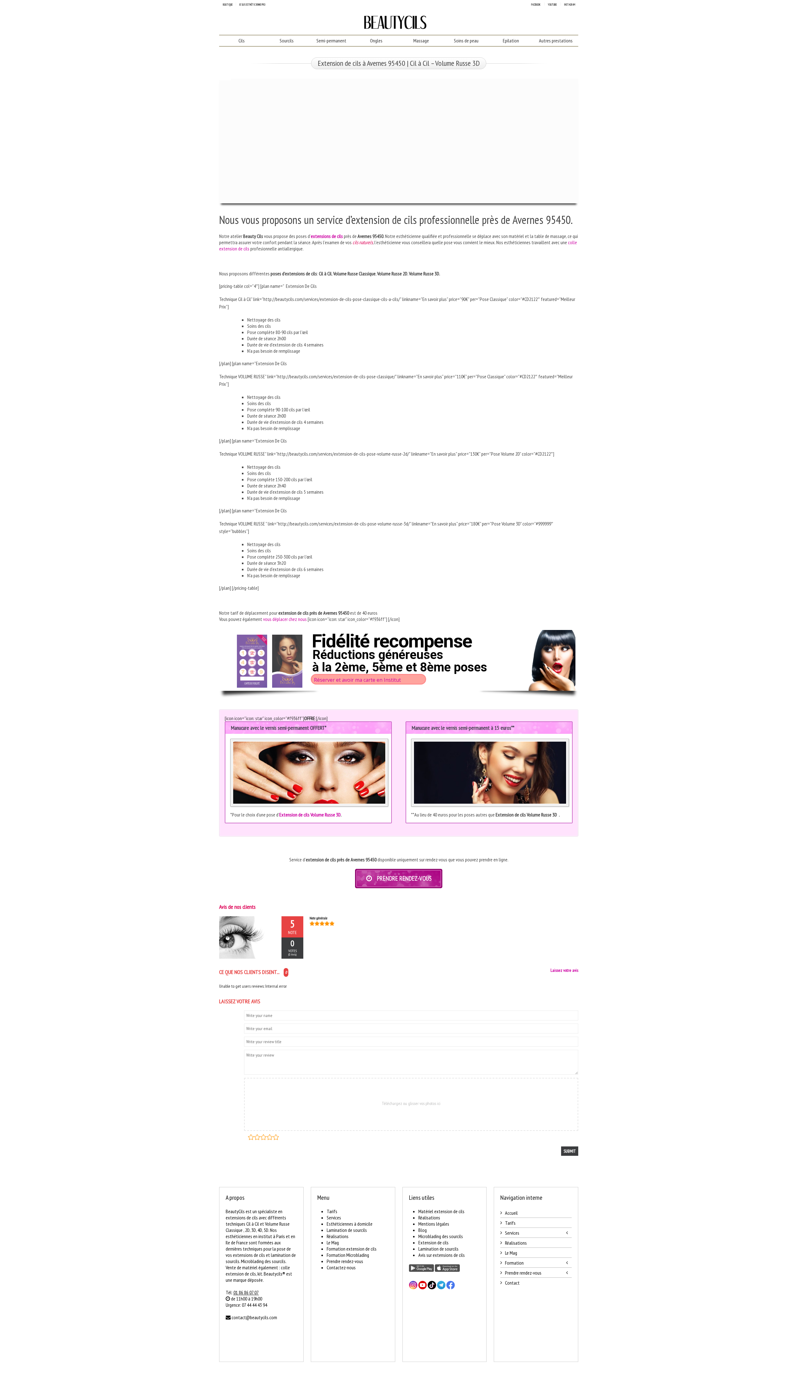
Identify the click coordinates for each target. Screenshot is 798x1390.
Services (334, 1217)
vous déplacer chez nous (285, 619)
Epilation (511, 40)
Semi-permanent (331, 40)
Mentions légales (433, 1224)
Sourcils (287, 40)
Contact (512, 1283)
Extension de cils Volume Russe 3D (310, 814)
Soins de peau (466, 40)
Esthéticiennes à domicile (350, 1224)
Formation (514, 1263)
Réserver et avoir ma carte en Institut (357, 679)
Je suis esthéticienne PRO (252, 4)
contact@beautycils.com (254, 1317)
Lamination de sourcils (347, 1230)
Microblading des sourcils (440, 1236)
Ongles (376, 40)
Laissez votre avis (564, 970)
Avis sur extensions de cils (441, 1255)
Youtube (552, 4)
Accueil (511, 1213)
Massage (421, 40)
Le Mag (333, 1242)
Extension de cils (433, 1242)
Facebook (536, 4)
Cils (241, 40)
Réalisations (338, 1236)
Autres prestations (556, 40)
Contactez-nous (341, 1267)
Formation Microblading (348, 1255)
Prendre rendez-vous (345, 1261)
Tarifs (332, 1211)
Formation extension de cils (352, 1249)
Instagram (569, 4)
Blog (422, 1230)
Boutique (228, 4)
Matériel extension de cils (441, 1211)
